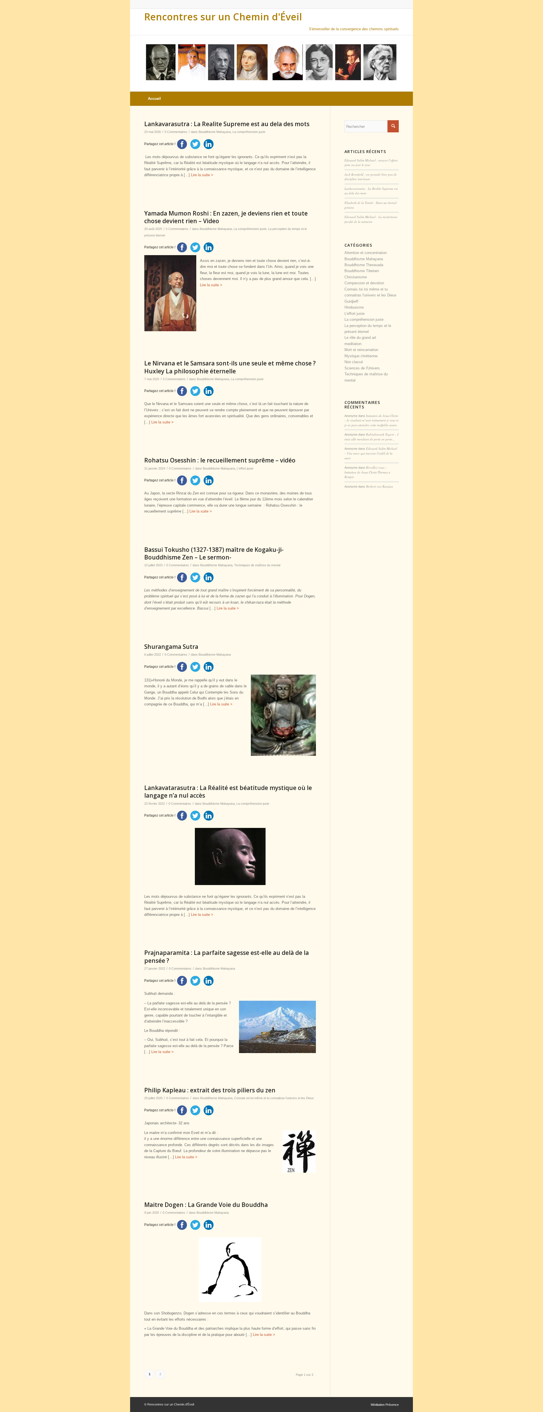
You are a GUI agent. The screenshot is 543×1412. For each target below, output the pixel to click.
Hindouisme (354, 307)
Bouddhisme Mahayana (216, 229)
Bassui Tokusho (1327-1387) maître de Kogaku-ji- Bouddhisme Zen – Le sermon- (214, 553)
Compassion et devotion (364, 283)
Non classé (353, 362)
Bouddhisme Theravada (363, 265)
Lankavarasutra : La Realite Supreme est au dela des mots (226, 124)
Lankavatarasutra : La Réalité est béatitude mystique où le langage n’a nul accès (228, 791)
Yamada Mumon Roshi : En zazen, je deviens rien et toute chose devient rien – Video (226, 217)
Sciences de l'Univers (362, 368)
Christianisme (355, 277)
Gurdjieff (351, 301)
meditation (352, 344)
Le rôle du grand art (360, 337)
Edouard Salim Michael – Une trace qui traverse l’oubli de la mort (370, 453)
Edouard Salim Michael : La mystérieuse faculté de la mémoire (370, 219)
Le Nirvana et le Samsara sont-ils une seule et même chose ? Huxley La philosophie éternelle (230, 367)
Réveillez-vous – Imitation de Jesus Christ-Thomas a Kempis (367, 472)
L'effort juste (245, 468)
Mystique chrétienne (361, 356)
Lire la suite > (202, 175)
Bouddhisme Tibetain (361, 271)
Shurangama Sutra (171, 647)
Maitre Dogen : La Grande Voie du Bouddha (206, 1205)
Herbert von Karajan (379, 486)
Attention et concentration (365, 253)
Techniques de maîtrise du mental (257, 565)
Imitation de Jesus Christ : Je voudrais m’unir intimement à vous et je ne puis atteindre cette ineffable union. (371, 420)
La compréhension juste (248, 132)
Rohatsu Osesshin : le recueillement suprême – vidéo (220, 460)
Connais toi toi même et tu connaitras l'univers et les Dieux (274, 1098)
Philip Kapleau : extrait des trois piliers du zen (209, 1090)
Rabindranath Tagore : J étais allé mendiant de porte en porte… (371, 436)
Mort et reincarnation (361, 350)
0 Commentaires (176, 132)
